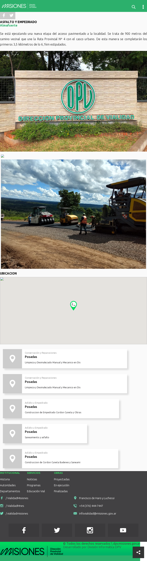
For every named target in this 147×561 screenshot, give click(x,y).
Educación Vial (36, 491)
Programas (34, 485)
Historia (5, 479)
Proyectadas (62, 479)
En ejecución (61, 485)
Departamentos (10, 491)
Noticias (32, 479)
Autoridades (8, 485)
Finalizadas (61, 491)
